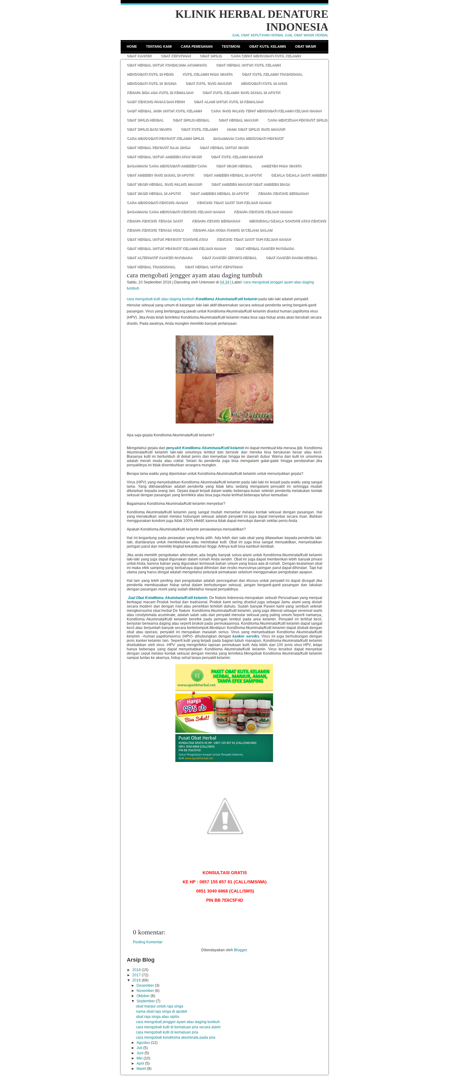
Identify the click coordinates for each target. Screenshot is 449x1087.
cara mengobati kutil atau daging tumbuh (161, 299)
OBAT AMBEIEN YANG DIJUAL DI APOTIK (160, 175)
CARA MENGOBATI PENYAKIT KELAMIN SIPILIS (165, 138)
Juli (139, 1048)
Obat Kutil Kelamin (267, 46)
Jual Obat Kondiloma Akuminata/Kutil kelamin (167, 598)
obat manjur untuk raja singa (159, 1006)
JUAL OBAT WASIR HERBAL (306, 35)
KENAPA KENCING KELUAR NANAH (263, 211)
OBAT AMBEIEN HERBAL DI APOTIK (232, 175)
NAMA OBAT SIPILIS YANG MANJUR (256, 129)
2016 (136, 980)
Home (132, 46)
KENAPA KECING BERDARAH (216, 221)
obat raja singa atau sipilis (157, 1017)
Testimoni (231, 46)
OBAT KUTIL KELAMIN (199, 129)
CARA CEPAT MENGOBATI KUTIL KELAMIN (266, 55)
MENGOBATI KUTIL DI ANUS (264, 83)
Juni (140, 1053)
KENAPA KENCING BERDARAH (283, 193)
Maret (141, 1069)
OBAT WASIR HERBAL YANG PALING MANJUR (164, 184)
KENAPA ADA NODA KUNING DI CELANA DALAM (232, 230)
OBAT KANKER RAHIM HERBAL (291, 257)
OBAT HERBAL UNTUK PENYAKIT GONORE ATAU (167, 239)
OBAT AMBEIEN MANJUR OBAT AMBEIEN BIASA (250, 184)
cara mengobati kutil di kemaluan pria (167, 1032)
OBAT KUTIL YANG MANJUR (208, 83)
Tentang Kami (159, 46)
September (146, 1001)
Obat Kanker (139, 55)
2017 (136, 975)
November (145, 991)
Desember (145, 985)
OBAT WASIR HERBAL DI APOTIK (154, 193)
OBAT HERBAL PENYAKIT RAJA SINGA (158, 147)
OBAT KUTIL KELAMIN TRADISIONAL (272, 74)
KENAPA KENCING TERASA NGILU (155, 230)
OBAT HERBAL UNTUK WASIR (223, 147)
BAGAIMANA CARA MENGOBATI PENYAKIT (248, 138)
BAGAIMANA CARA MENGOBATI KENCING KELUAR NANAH (175, 211)
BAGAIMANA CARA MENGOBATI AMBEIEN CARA (167, 166)
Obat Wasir (305, 46)
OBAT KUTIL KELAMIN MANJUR (237, 156)
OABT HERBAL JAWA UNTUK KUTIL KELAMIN (164, 111)
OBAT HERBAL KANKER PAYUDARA (264, 248)
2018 (136, 970)
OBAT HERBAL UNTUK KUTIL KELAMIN (248, 65)
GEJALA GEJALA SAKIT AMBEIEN (299, 175)
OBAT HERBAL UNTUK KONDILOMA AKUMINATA (167, 65)
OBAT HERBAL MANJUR (238, 120)
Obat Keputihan (176, 55)
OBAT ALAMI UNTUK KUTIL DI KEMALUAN (228, 101)
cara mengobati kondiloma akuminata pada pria (175, 1037)
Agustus (143, 1043)
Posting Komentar (147, 942)
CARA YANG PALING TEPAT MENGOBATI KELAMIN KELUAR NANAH (266, 111)
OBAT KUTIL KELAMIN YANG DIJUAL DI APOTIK (241, 92)
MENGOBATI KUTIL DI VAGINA (151, 83)
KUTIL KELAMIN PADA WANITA (207, 74)
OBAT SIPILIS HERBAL (145, 120)
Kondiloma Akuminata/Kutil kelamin (226, 299)
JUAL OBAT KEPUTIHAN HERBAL (258, 35)
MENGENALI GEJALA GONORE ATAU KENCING (287, 221)
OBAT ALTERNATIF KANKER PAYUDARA (159, 257)
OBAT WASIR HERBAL (234, 166)
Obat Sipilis (210, 55)
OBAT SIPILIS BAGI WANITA (149, 129)
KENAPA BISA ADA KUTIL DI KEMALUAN (160, 92)
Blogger (240, 950)
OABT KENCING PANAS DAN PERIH (155, 101)
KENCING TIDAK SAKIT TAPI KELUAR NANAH (234, 202)
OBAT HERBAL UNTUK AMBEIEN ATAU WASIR (164, 156)
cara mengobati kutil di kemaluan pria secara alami (178, 1027)
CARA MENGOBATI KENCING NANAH (157, 202)
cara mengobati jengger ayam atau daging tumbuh (194, 275)
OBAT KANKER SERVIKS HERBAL (229, 257)
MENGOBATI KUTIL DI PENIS (150, 74)
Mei (140, 1058)
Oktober (143, 996)
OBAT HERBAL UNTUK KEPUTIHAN (213, 266)
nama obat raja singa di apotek (161, 1011)
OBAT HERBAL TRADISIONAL (151, 266)
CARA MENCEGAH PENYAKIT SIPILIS (297, 120)
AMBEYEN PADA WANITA (281, 166)
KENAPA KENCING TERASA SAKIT (155, 221)
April (140, 1063)
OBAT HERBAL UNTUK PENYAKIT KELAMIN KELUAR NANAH (176, 248)
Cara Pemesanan (197, 46)
